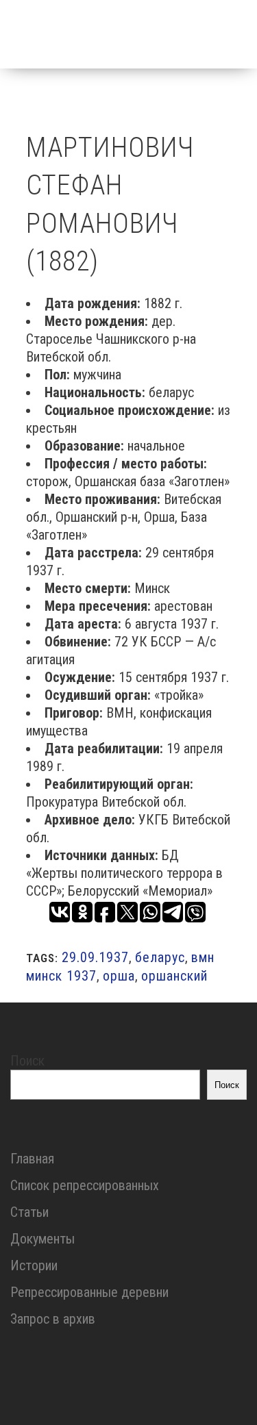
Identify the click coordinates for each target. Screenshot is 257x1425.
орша (119, 976)
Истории (34, 1265)
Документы (42, 1238)
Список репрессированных (84, 1185)
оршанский (174, 976)
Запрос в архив (52, 1318)
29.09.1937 (95, 957)
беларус (160, 957)
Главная (32, 1158)
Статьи (29, 1212)
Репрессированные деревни (89, 1292)
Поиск (27, 1060)
